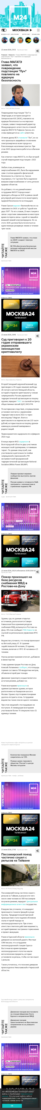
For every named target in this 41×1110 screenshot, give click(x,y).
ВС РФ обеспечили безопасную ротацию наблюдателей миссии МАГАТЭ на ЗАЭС (23, 248)
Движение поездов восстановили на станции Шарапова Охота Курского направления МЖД (24, 1014)
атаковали (23, 137)
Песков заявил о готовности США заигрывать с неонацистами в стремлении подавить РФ (24, 484)
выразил (17, 205)
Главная (4, 55)
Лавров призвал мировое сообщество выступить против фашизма (22, 476)
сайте (22, 133)
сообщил (23, 667)
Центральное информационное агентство (19, 903)
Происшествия (22, 50)
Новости (12, 55)
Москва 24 (20, 30)
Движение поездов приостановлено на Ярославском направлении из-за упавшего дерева (24, 1023)
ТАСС (19, 401)
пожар (14, 775)
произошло (22, 685)
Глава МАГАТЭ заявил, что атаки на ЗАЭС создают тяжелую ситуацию (23, 240)
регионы (20, 775)
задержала (24, 441)
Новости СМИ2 (6, 298)
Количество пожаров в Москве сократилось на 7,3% (23, 756)
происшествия (6, 261)
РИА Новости (28, 630)
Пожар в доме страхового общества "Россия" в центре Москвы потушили (22, 763)
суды (3, 497)
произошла (29, 937)
